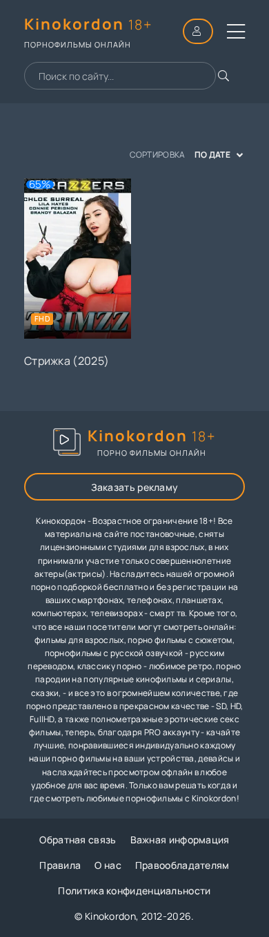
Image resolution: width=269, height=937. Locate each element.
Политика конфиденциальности (134, 890)
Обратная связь (77, 839)
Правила (60, 865)
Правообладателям (182, 865)
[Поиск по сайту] (223, 75)
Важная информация (180, 839)
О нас (107, 865)
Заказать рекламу (135, 487)
